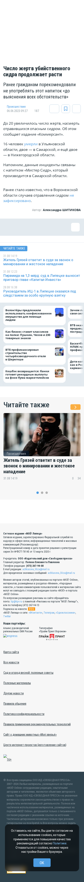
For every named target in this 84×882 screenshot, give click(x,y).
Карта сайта (11, 652)
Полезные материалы (17, 683)
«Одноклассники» (65, 612)
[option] (42, 449)
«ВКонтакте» (35, 612)
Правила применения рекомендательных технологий (37, 724)
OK (42, 862)
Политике (60, 843)
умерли (31, 143)
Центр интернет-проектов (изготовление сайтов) (34, 745)
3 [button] (46, 493)
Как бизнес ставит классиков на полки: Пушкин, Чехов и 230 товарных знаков (27, 335)
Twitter (7, 616)
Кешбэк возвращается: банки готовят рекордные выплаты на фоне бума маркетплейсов (27, 374)
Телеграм (49, 612)
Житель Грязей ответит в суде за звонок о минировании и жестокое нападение (39, 466)
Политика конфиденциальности (23, 714)
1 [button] (37, 493)
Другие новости (13, 693)
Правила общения (14, 703)
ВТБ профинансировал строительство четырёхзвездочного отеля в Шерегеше (25, 354)
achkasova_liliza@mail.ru (36, 569)
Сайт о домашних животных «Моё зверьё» (30, 734)
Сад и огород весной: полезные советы (28, 672)
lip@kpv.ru (16, 601)
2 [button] (42, 493)
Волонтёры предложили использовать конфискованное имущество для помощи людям (28, 315)
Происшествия (16, 106)
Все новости (11, 662)
